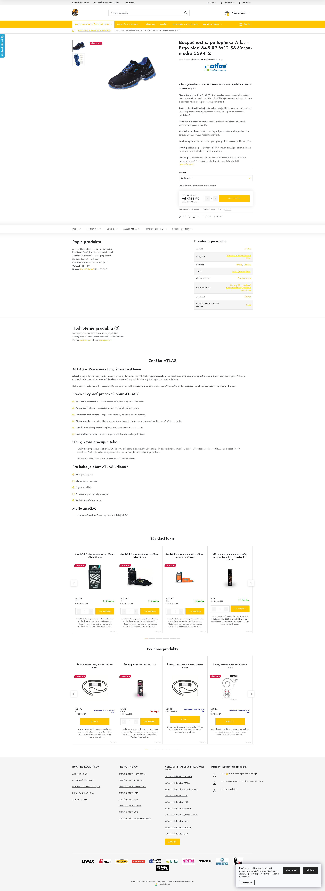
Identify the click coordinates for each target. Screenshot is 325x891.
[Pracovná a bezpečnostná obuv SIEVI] (105, 861)
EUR (212, 2)
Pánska (239, 264)
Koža (248, 304)
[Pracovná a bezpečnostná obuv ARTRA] (188, 861)
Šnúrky (248, 296)
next (251, 583)
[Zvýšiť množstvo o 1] (215, 198)
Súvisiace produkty (154, 228)
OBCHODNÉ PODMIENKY (83, 780)
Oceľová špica (244, 278)
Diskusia (110, 228)
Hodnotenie (92, 228)
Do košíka (234, 198)
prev (74, 583)
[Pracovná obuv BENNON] (205, 861)
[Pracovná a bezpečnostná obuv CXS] (238, 861)
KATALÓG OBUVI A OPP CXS (131, 780)
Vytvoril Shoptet (164, 884)
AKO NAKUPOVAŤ (79, 774)
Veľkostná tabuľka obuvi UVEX (176, 802)
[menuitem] (93, 24)
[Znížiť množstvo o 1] (207, 198)
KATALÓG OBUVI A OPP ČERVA (132, 774)
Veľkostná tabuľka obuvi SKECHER (178, 776)
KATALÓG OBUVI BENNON (130, 806)
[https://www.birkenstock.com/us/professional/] (222, 861)
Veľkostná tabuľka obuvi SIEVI (176, 834)
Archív (172, 842)
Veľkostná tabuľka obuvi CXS (176, 795)
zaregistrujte (104, 340)
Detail (95, 721)
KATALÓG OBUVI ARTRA (129, 793)
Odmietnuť (291, 870)
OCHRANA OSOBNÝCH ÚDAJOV (86, 786)
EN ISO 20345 (87, 269)
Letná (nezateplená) (241, 271)
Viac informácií (186, 164)
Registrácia (246, 2)
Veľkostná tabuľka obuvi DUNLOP (178, 827)
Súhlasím (310, 870)
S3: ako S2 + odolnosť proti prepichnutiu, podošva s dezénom (238, 287)
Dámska (247, 264)
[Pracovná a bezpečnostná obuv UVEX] (88, 861)
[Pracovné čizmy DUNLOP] (138, 861)
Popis (75, 228)
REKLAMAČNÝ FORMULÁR (83, 793)
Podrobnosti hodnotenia (213, 59)
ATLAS (228, 209)
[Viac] (245, 24)
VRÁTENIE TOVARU (80, 799)
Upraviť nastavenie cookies (184, 881)
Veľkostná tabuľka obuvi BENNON (178, 808)
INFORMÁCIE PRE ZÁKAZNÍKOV (107, 2)
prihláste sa (84, 340)
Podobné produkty (180, 228)
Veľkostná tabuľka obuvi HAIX (176, 821)
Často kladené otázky (80, 2)
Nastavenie (246, 882)
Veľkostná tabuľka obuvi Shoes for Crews (181, 789)
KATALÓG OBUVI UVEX (128, 799)
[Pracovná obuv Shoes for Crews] (155, 861)
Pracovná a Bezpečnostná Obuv (239, 256)
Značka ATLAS (130, 228)
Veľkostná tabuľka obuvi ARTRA (177, 783)
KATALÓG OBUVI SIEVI (128, 812)
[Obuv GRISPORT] (121, 861)
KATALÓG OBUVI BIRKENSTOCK (132, 786)
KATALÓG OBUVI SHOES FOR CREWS (135, 818)
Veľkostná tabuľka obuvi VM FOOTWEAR (181, 815)
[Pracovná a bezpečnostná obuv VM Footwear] (162, 867)
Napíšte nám (130, 2)
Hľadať (186, 13)
